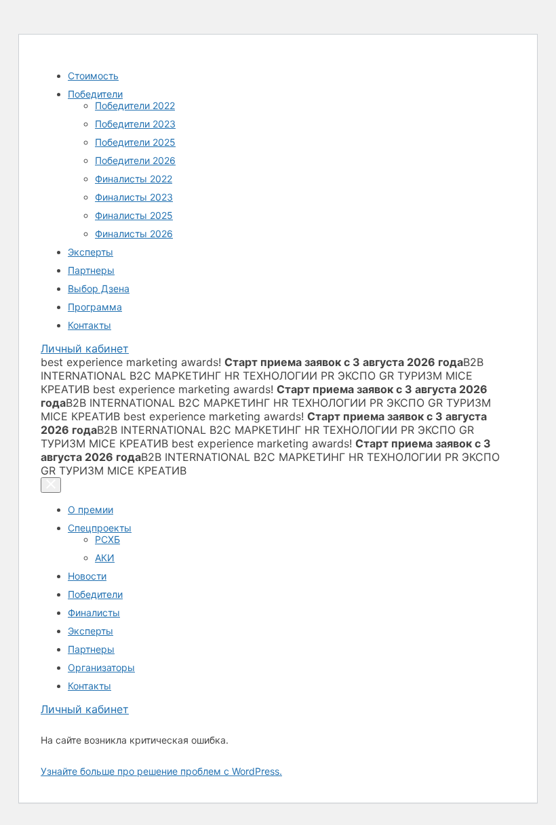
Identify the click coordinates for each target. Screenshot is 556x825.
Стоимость (93, 75)
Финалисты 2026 (134, 233)
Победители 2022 (135, 105)
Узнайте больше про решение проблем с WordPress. (161, 771)
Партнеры (91, 270)
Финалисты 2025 (134, 215)
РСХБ (107, 539)
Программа (95, 307)
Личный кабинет (85, 348)
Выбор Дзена (99, 288)
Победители (95, 94)
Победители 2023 (135, 123)
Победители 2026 (135, 160)
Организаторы (101, 667)
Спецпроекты (100, 528)
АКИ (105, 557)
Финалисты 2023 (134, 197)
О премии (90, 509)
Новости (87, 576)
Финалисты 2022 (133, 178)
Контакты (89, 325)
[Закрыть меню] (51, 485)
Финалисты (94, 612)
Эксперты (90, 252)
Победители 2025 (135, 142)
